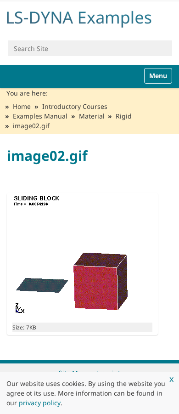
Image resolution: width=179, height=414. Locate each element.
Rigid (124, 116)
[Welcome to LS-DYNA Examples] (89, 17)
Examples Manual (40, 116)
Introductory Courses (74, 106)
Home (22, 106)
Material (92, 116)
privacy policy (40, 402)
